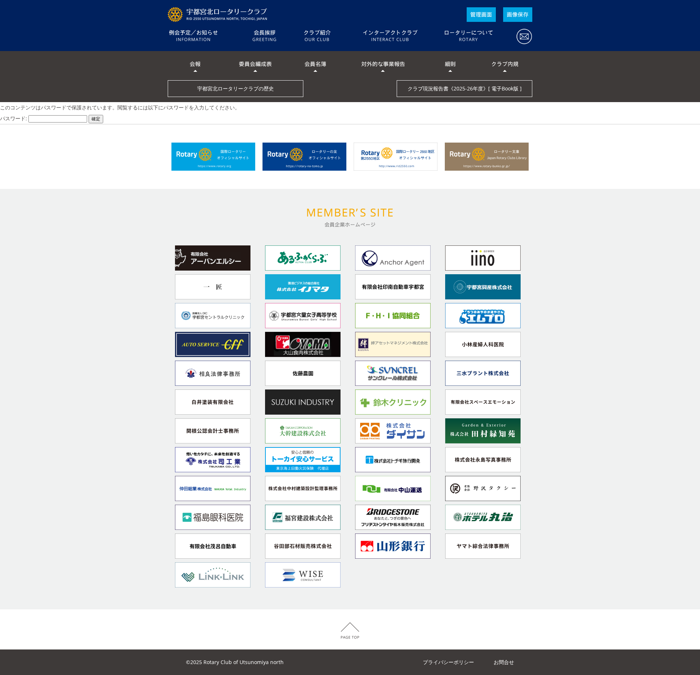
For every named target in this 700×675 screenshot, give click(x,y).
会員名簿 (315, 65)
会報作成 (481, 14)
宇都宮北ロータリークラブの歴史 (235, 88)
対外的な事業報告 (383, 65)
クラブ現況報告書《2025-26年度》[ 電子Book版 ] (465, 88)
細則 (450, 65)
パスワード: (14, 118)
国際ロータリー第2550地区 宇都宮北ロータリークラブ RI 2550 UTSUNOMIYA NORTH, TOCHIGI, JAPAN (219, 14)
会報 (195, 65)
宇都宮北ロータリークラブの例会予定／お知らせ (206, 36)
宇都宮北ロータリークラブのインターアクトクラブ (390, 36)
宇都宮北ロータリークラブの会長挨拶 (264, 36)
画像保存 (517, 14)
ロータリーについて (468, 36)
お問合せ (519, 36)
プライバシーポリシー (448, 662)
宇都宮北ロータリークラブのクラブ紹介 (317, 36)
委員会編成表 (255, 65)
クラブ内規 (505, 65)
